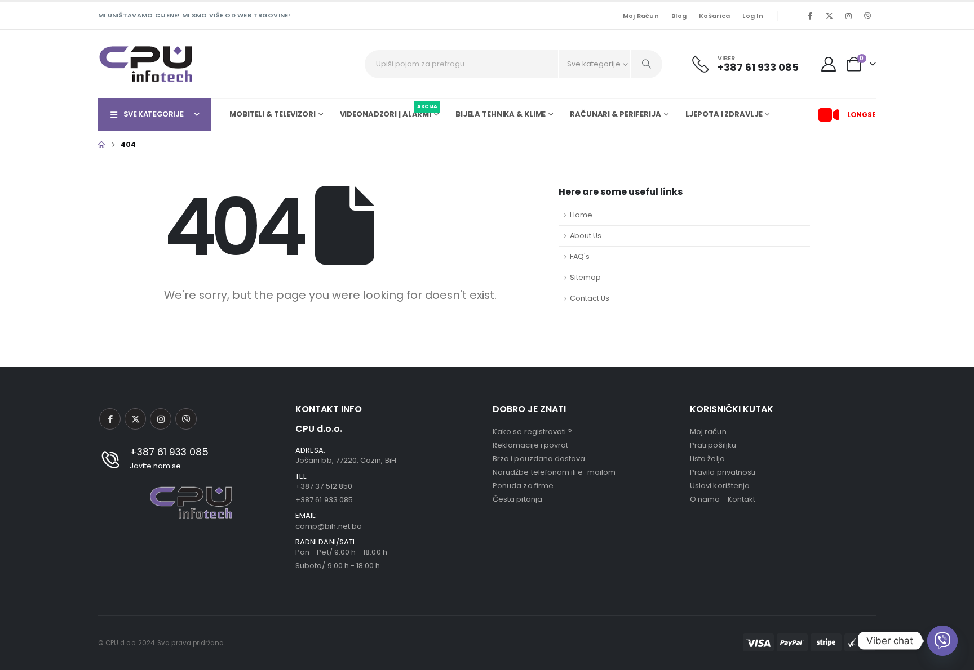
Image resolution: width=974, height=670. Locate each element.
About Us (585, 235)
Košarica (714, 15)
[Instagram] (848, 16)
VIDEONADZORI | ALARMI (388, 112)
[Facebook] (810, 16)
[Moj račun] (829, 64)
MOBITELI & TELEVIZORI (272, 114)
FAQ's (580, 256)
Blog (679, 15)
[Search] (646, 64)
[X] (829, 16)
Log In (752, 15)
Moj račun (641, 15)
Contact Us (589, 298)
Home (581, 215)
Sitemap (585, 277)
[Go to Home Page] (101, 144)
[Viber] (867, 16)
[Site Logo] (146, 64)
